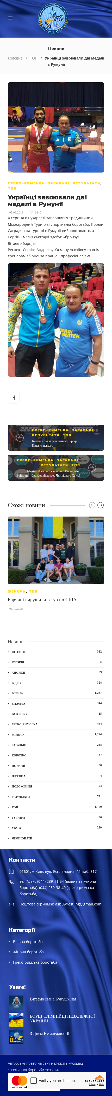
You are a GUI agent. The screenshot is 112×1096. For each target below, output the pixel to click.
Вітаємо (57, 703)
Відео (57, 683)
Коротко (57, 755)
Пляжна (57, 776)
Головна (15, 58)
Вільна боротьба (28, 941)
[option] (56, 566)
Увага (57, 828)
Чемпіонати (57, 838)
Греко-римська (26, 183)
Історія (57, 662)
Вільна (57, 693)
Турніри (57, 817)
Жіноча (17, 591)
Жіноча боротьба (28, 951)
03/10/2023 (16, 608)
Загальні (59, 183)
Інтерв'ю (57, 652)
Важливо (57, 714)
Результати (86, 183)
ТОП (34, 58)
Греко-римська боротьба (35, 962)
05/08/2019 (16, 212)
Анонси (57, 672)
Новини (57, 765)
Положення (57, 786)
